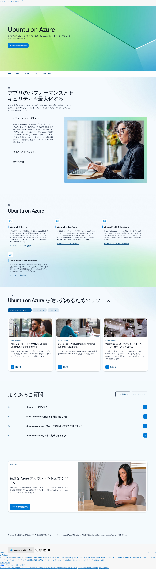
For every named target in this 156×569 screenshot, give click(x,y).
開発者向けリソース (72, 557)
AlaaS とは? (71, 560)
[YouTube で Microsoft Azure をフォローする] (49, 550)
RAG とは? (100, 560)
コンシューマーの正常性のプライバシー (15, 568)
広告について (104, 568)
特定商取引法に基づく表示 (67, 568)
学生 (82, 557)
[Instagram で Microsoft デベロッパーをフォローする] (40, 550)
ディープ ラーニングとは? (57, 560)
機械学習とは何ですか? (38, 560)
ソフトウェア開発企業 (8, 557)
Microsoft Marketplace (24, 557)
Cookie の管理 (83, 568)
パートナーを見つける (41, 557)
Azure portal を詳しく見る (23, 550)
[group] (30, 344)
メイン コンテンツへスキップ (11, 1)
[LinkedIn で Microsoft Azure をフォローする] (45, 550)
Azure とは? (4, 552)
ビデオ (140, 557)
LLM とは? (79, 560)
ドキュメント (54, 557)
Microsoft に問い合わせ (38, 568)
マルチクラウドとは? (22, 560)
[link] (9, 74)
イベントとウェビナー (92, 557)
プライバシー (52, 568)
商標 (96, 568)
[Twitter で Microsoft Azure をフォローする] (36, 550)
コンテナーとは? (90, 560)
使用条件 (91, 568)
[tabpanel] (77, 345)
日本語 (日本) (5, 562)
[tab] (20, 310)
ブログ (62, 557)
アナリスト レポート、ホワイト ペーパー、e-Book (119, 557)
